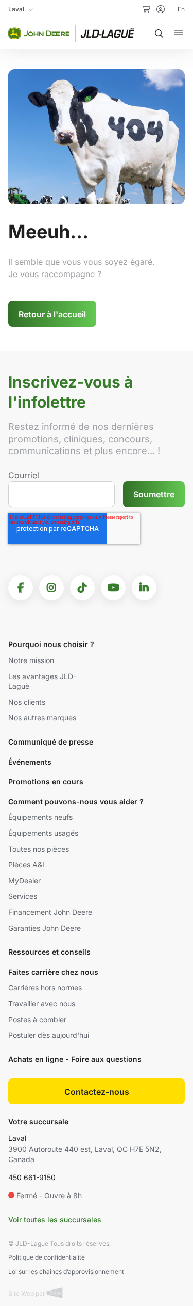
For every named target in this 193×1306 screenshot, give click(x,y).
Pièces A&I (26, 864)
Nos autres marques (42, 717)
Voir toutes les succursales (54, 1219)
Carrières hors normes (45, 987)
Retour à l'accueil (52, 314)
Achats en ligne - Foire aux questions (75, 1059)
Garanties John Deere (44, 928)
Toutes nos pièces (38, 849)
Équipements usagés (43, 833)
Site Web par (27, 1293)
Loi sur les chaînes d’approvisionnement (66, 1272)
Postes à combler (37, 1019)
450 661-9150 (32, 1177)
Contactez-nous (96, 1092)
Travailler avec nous (41, 1003)
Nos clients (26, 702)
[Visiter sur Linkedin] (144, 587)
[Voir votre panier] (146, 9)
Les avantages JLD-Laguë (42, 681)
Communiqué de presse (50, 741)
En (181, 9)
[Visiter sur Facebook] (20, 587)
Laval (17, 1138)
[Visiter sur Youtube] (113, 587)
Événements (29, 761)
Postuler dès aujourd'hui (48, 1034)
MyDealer (24, 880)
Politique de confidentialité (46, 1257)
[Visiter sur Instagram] (51, 587)
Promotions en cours (45, 781)
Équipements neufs (40, 817)
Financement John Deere (50, 912)
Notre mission (31, 660)
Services (22, 896)
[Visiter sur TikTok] (82, 587)
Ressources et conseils (49, 951)
